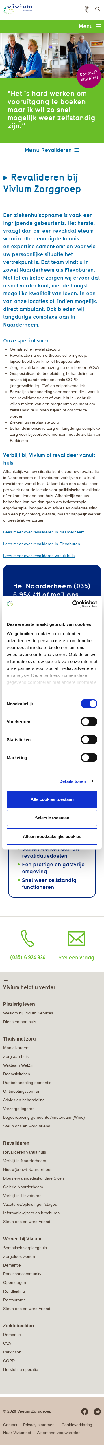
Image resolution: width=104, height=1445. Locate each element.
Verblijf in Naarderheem (24, 1160)
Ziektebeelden (18, 1325)
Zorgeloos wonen (19, 1256)
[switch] (89, 721)
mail (58, 594)
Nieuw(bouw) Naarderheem (28, 1169)
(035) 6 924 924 (27, 957)
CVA (7, 1343)
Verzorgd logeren (19, 1108)
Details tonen (72, 781)
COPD (9, 1360)
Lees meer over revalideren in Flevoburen (41, 544)
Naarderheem (36, 269)
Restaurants (14, 1300)
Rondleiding (14, 1291)
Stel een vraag (76, 957)
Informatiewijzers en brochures (31, 1213)
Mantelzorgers (16, 1047)
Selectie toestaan (52, 817)
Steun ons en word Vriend (26, 1126)
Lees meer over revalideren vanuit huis (39, 555)
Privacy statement (39, 1424)
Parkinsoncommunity (22, 1273)
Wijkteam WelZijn (19, 1065)
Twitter (97, 1411)
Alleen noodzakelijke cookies (52, 836)
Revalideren (56, 149)
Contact (10, 1424)
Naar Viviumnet (17, 1432)
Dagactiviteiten (16, 1074)
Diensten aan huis (19, 1021)
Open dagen (14, 1282)
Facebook (84, 1411)
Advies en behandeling (24, 1100)
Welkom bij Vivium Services (28, 1013)
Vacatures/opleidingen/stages (30, 1204)
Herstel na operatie (20, 1369)
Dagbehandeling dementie (27, 1082)
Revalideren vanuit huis (24, 1152)
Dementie (12, 1265)
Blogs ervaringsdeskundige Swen (33, 1178)
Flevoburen (79, 269)
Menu (86, 26)
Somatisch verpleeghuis (25, 1247)
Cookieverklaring (77, 1424)
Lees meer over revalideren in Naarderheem (44, 532)
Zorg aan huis (16, 1056)
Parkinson (12, 1352)
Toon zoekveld (97, 11)
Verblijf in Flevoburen (22, 1195)
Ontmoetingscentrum (22, 1091)
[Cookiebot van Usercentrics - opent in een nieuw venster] (73, 604)
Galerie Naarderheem (23, 1187)
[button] (87, 9)
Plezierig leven (19, 1004)
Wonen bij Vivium (22, 1238)
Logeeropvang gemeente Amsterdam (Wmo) (44, 1117)
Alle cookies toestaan (52, 799)
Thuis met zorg (19, 1038)
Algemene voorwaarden (59, 1432)
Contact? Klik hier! (89, 76)
